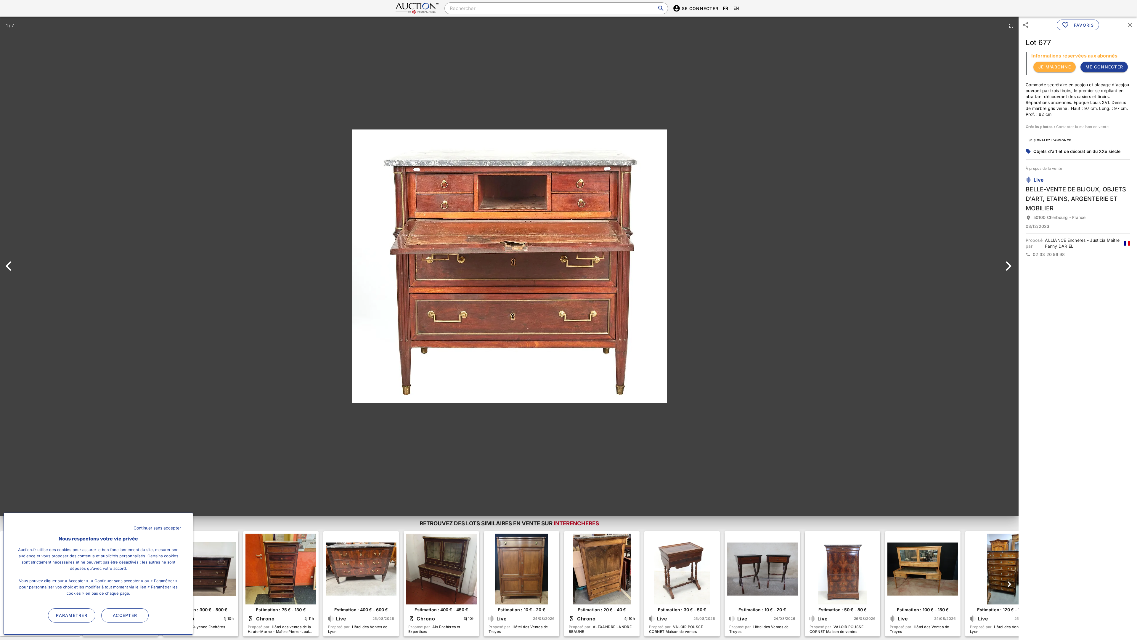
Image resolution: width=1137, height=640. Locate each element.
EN (736, 8)
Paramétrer (71, 615)
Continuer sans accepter (157, 527)
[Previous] (11, 266)
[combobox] (556, 8)
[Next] (1007, 266)
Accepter (125, 615)
